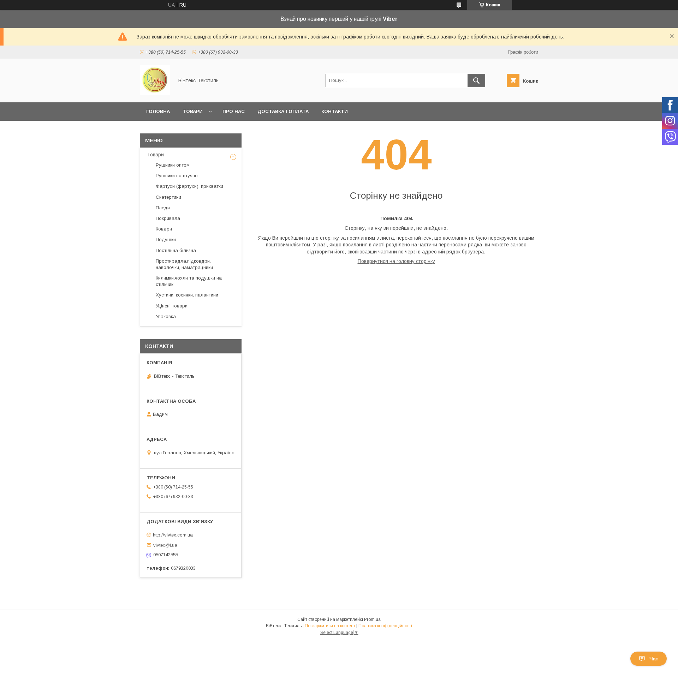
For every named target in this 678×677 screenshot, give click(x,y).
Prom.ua (372, 619)
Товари (193, 111)
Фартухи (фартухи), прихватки (189, 186)
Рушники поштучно (177, 175)
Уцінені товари (172, 305)
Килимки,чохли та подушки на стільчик (189, 281)
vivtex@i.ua (165, 544)
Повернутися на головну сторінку (396, 261)
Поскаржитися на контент (330, 625)
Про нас (233, 111)
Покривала (168, 218)
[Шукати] (476, 80)
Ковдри (164, 229)
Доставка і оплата (283, 111)
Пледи (163, 207)
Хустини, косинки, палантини (187, 295)
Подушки (166, 239)
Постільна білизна (176, 250)
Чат (653, 658)
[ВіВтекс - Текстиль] (155, 93)
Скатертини (168, 197)
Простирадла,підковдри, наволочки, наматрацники (184, 264)
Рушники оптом (173, 165)
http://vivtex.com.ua (173, 535)
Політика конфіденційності (385, 625)
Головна (158, 111)
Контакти (334, 111)
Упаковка (166, 316)
